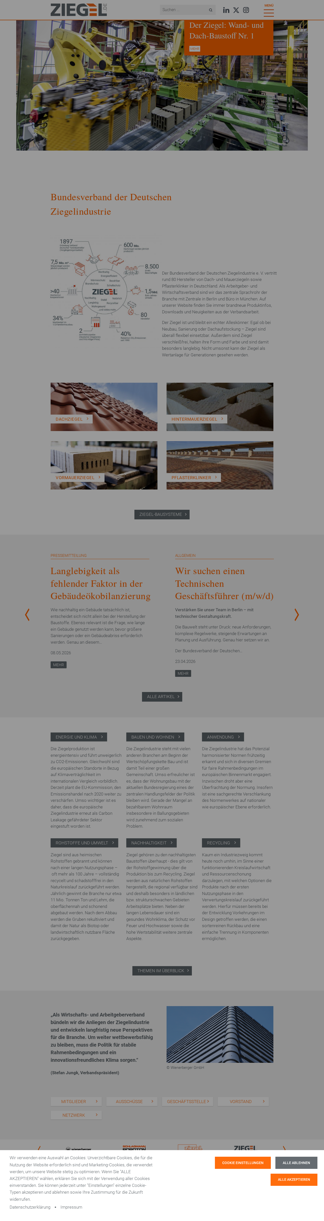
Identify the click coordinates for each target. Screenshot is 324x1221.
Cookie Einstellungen (243, 1163)
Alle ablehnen (296, 1163)
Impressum (71, 1207)
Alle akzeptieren (294, 1179)
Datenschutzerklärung (30, 1207)
